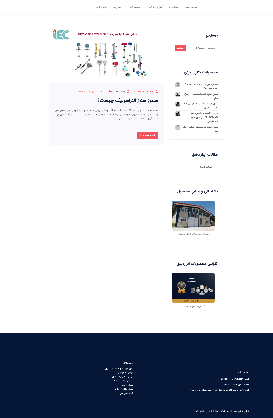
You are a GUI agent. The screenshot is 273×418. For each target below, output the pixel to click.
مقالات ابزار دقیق (83, 91)
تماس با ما (101, 7)
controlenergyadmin (144, 91)
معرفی (175, 7)
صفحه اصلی (190, 7)
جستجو (180, 48)
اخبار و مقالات (156, 7)
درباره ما (117, 7)
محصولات (135, 7)
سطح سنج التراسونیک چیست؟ (128, 100)
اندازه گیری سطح (100, 91)
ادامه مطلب (148, 135)
